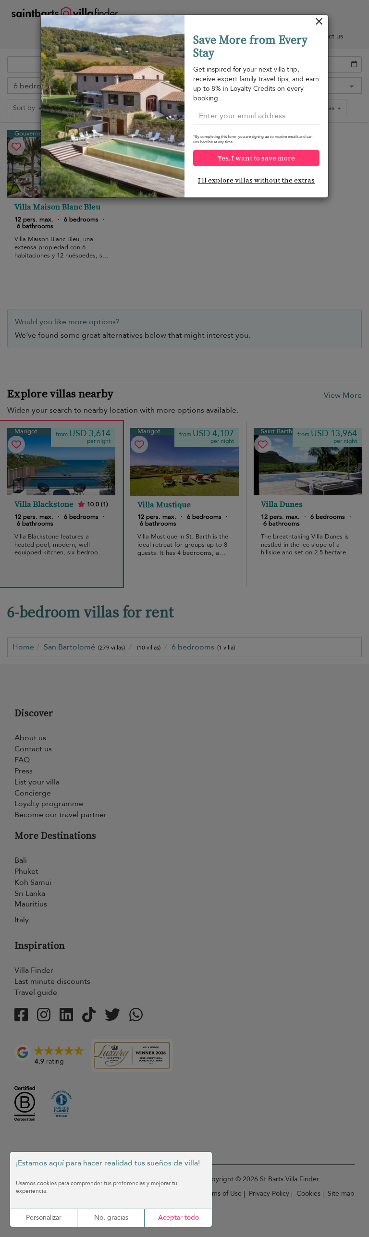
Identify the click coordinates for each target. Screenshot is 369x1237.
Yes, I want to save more (256, 158)
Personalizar (44, 1217)
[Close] (319, 24)
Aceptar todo (178, 1217)
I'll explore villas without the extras (256, 180)
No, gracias (111, 1217)
